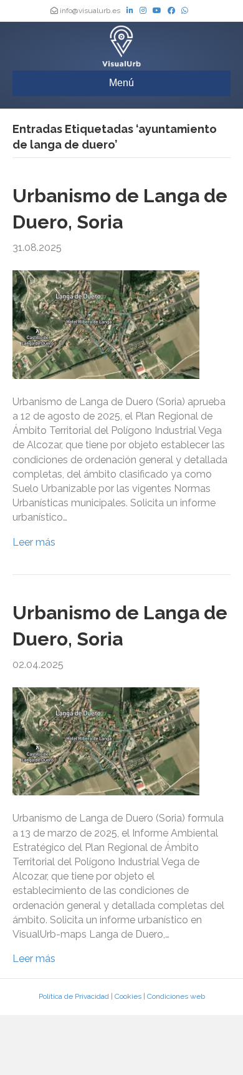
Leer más (33, 542)
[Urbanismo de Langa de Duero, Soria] (105, 324)
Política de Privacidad (74, 996)
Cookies (128, 996)
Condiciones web (176, 996)
